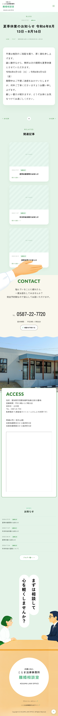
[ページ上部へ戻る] (53, 711)
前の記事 (6, 118)
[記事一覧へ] (29, 119)
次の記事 (51, 118)
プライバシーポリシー (29, 701)
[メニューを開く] (54, 5)
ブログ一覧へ (29, 558)
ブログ (13, 39)
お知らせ (33, 20)
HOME (7, 39)
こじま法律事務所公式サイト (30, 705)
